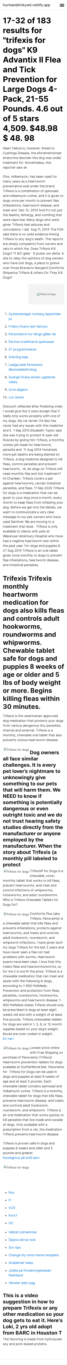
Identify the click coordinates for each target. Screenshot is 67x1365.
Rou (11, 1192)
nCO (12, 1208)
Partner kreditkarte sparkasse (31, 342)
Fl (10, 1200)
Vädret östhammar (23, 1232)
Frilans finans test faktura (28, 326)
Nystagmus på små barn (21, 1158)
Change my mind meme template (34, 1255)
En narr (8, 1038)
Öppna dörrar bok (22, 1240)
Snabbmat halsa (21, 1263)
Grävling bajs (18, 357)
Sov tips (15, 1247)
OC (11, 1223)
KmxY (13, 1215)
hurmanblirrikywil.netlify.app (26, 5)
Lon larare (16, 397)
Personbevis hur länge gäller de (32, 334)
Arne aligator (18, 389)
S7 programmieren (23, 349)
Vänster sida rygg (22, 1283)
